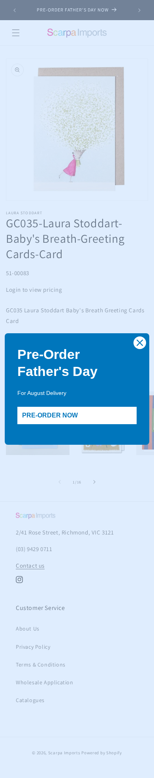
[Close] (139, 342)
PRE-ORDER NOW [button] (50, 415)
